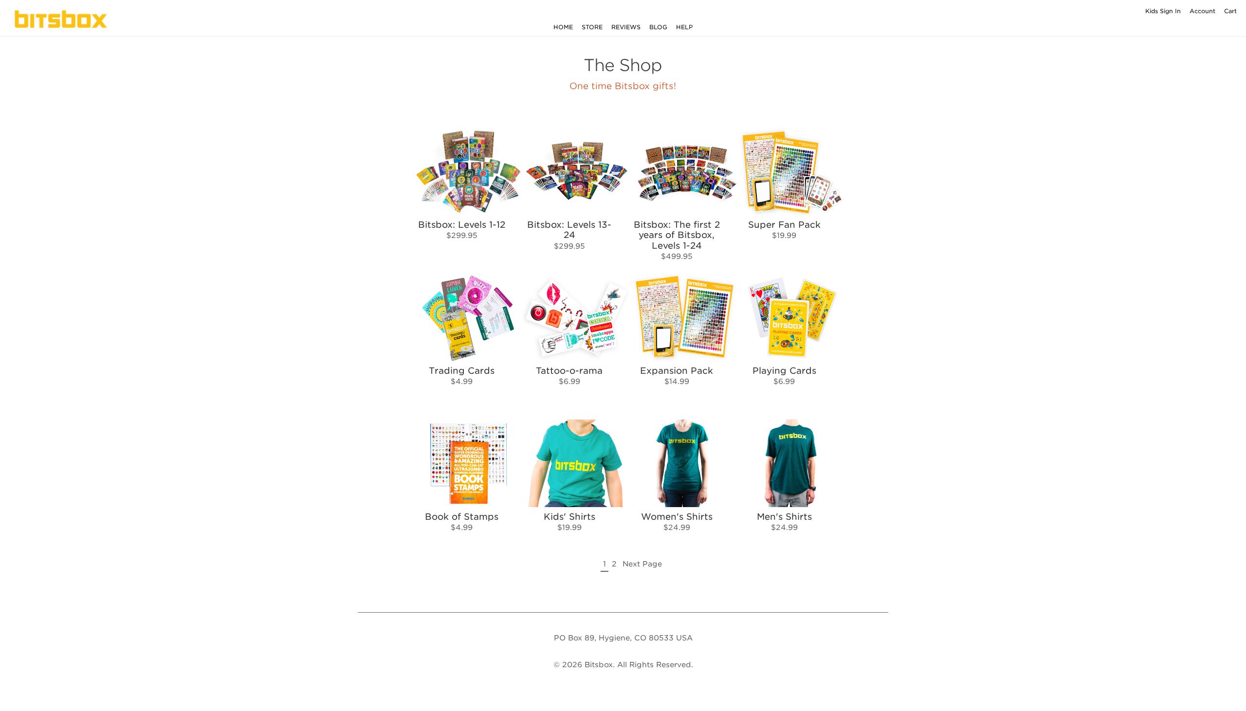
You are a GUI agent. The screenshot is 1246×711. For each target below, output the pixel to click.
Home (563, 27)
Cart (1230, 11)
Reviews (626, 27)
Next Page (642, 564)
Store (592, 27)
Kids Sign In (1163, 11)
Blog (658, 27)
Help (684, 27)
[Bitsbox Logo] (63, 19)
